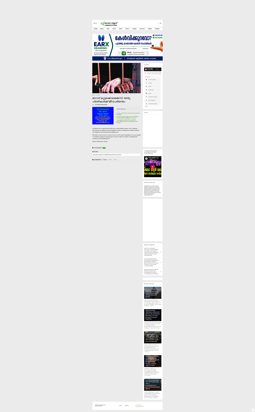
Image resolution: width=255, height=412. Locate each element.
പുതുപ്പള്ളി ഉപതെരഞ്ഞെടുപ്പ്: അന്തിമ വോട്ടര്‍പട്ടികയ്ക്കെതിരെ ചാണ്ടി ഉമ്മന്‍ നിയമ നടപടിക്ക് (127, 121)
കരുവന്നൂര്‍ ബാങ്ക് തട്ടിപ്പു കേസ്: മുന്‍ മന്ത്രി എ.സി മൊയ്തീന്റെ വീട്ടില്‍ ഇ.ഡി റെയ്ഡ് (127, 117)
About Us (126, 405)
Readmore (152, 305)
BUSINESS (157, 28)
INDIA (108, 28)
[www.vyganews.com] (109, 26)
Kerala (98, 94)
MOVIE (120, 28)
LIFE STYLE (142, 28)
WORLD (114, 28)
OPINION (150, 28)
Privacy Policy (138, 405)
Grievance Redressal (140, 406)
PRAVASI (134, 28)
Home (93, 94)
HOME (95, 28)
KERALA (102, 28)
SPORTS (127, 28)
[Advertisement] (127, 10)
